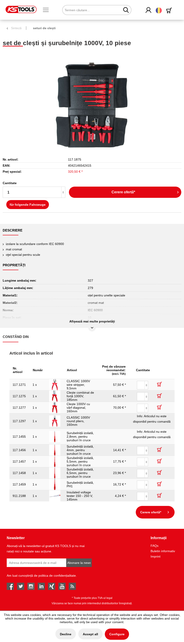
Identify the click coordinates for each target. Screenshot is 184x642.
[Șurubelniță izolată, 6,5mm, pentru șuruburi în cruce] (54, 473)
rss (72, 586)
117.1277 (19, 407)
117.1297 (19, 421)
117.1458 (19, 473)
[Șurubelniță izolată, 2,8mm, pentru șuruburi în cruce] (54, 436)
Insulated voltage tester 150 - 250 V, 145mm (80, 495)
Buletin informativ (163, 551)
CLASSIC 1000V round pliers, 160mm (78, 421)
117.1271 (19, 384)
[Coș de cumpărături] (170, 10)
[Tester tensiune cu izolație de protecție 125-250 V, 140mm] (54, 495)
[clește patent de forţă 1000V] (54, 396)
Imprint (155, 556)
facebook (10, 586)
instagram (31, 586)
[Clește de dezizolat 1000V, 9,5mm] (54, 384)
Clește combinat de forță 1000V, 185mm (80, 396)
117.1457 (19, 461)
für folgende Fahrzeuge (28, 204)
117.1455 (19, 436)
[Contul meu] (149, 10)
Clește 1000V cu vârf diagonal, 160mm (78, 407)
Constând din (16, 337)
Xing (51, 586)
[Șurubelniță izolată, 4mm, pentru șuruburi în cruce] (54, 450)
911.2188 (19, 496)
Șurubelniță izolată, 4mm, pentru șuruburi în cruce (80, 450)
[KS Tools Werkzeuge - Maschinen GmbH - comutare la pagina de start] (21, 9)
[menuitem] (47, 10)
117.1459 (19, 484)
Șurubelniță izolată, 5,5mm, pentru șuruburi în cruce (80, 461)
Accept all (90, 634)
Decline (65, 634)
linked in (41, 586)
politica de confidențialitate (57, 575)
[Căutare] (125, 10)
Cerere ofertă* (123, 192)
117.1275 (19, 396)
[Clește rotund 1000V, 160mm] (54, 421)
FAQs (154, 545)
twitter (20, 586)
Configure (117, 634)
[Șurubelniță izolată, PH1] (54, 484)
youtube (62, 586)
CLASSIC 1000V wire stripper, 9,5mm (78, 384)
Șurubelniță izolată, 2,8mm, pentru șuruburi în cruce (80, 436)
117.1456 (19, 450)
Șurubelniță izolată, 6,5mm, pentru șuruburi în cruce (80, 473)
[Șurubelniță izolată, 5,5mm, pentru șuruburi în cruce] (54, 461)
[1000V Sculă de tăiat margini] (54, 407)
